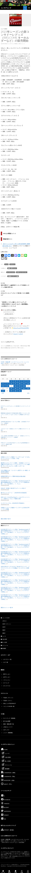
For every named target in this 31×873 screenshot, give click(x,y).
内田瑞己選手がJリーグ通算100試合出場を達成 (13, 476)
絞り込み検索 (6, 721)
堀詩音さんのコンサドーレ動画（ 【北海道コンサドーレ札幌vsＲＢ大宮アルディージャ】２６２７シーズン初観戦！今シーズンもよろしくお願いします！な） (15, 464)
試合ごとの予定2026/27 (9, 703)
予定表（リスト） (8, 700)
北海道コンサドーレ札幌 (13, 276)
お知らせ (4, 621)
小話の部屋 (4, 639)
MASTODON (7, 811)
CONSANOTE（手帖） (10, 776)
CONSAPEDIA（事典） (10, 772)
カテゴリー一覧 (7, 659)
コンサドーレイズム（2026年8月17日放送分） (13, 503)
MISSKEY (6, 815)
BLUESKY (6, 807)
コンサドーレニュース (17, 362)
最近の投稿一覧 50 (5, 518)
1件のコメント (22, 43)
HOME (2, 362)
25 (24, 388)
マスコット (12, 264)
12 (28, 383)
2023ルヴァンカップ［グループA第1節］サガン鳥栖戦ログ (15, 293)
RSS (5, 819)
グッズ (6, 264)
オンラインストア (10, 272)
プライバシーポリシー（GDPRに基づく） (10, 864)
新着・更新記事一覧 (8, 724)
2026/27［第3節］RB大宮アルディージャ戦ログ (13, 488)
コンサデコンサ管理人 (13, 43)
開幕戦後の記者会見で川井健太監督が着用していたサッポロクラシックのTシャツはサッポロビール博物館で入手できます (15, 414)
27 (3, 391)
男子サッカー (6, 674)
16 (15, 386)
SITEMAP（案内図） (9, 830)
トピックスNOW (6, 617)
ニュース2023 (4, 28)
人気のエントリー (8, 727)
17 (19, 386)
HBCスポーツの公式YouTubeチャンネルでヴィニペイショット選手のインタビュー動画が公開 (15, 497)
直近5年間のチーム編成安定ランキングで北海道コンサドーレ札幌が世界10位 (15, 285)
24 (19, 388)
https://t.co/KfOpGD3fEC (21, 328)
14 (7, 386)
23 (15, 388)
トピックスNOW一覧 (8, 706)
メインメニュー (29, 8)
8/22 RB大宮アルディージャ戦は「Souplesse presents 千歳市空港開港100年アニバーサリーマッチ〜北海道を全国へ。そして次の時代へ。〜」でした (15, 482)
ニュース (4, 636)
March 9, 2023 (18, 334)
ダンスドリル (6, 685)
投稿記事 (8, 362)
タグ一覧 (5, 662)
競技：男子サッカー (12, 268)
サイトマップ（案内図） (9, 718)
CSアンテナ (6, 730)
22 (11, 388)
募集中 (3, 633)
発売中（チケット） (6, 624)
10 (19, 383)
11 (24, 383)
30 (15, 391)
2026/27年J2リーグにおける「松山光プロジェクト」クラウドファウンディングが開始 (15, 567)
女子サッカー (6, 677)
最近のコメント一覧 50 (7, 607)
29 (11, 391)
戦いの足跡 (4, 642)
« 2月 (2, 393)
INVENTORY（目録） (9, 780)
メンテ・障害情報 (8, 732)
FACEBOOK (7, 799)
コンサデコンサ (6, 8)
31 (19, 391)
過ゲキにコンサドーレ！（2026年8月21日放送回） (14, 492)
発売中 (3, 627)
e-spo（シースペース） (22, 272)
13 (3, 386)
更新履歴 (4, 648)
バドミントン (6, 680)
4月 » (28, 393)
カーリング (6, 683)
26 (28, 388)
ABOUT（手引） (8, 784)
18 (24, 386)
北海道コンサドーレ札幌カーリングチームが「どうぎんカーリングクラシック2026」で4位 (15, 457)
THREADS (6, 803)
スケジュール (5, 645)
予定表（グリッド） (8, 697)
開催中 (3, 630)
